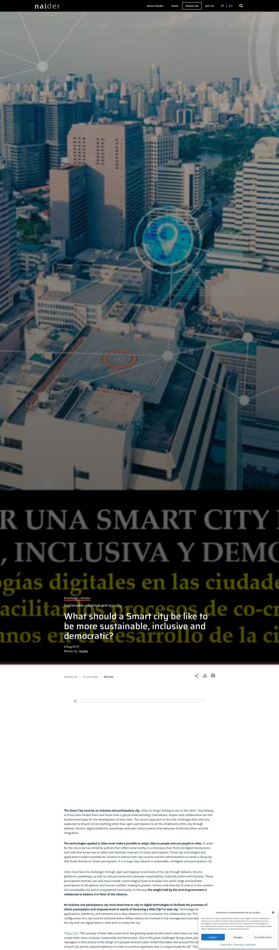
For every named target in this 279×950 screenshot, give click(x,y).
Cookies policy (226, 944)
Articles (108, 677)
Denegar (238, 937)
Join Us (209, 6)
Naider (83, 651)
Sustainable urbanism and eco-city (93, 605)
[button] (273, 912)
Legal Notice (251, 944)
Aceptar (213, 937)
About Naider (155, 6)
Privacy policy (238, 944)
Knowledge (90, 677)
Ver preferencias (262, 937)
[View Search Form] (241, 6)
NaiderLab (191, 6)
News (174, 6)
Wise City (71, 933)
